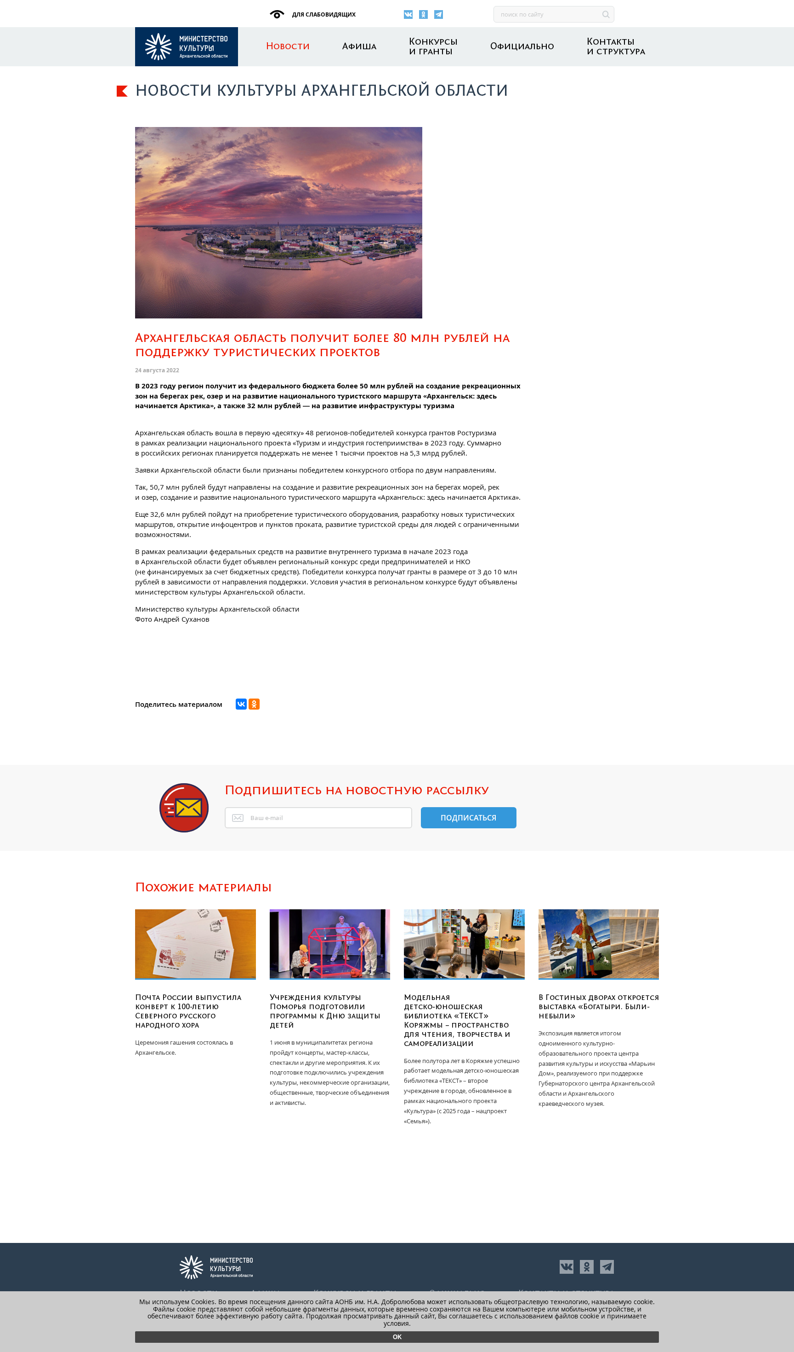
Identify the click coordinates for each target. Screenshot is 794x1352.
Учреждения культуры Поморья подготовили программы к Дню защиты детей (325, 1011)
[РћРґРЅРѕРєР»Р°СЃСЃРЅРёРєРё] (254, 704)
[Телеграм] (438, 14)
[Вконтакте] (408, 14)
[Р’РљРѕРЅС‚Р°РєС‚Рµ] (241, 704)
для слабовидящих (323, 14)
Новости (288, 47)
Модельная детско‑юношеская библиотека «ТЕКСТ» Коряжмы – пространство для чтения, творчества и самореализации (457, 1021)
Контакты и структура (616, 47)
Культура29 (186, 46)
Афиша (359, 47)
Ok (397, 1337)
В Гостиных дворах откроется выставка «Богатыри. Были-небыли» (599, 1007)
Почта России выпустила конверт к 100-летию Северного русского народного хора (188, 1011)
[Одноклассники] (423, 14)
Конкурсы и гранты (433, 47)
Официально (522, 47)
